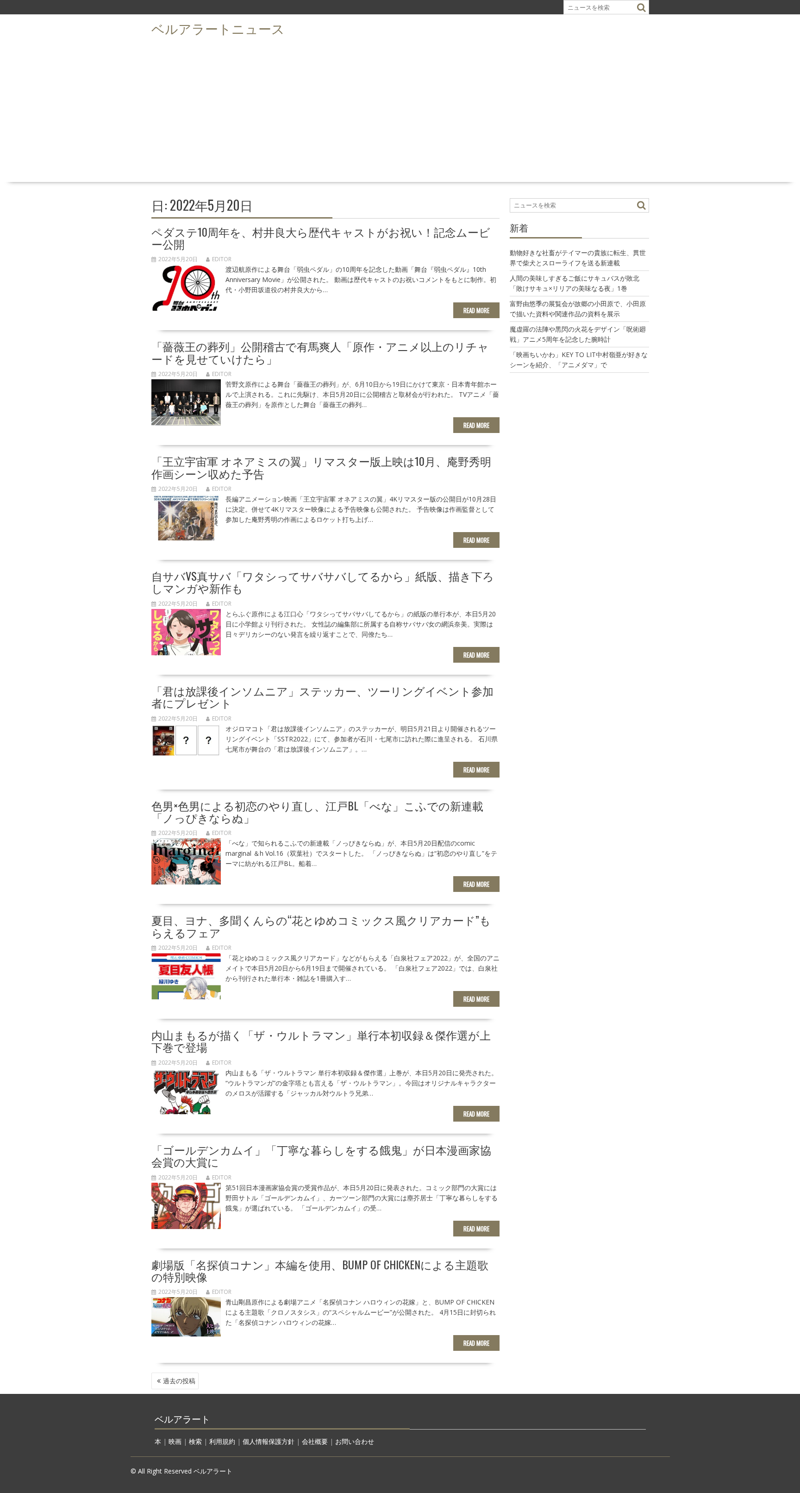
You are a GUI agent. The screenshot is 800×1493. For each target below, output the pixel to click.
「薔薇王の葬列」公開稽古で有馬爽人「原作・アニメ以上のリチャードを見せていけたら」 (320, 352)
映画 (175, 1441)
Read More (476, 310)
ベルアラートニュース (218, 28)
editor (221, 259)
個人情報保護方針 (268, 1441)
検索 (195, 1441)
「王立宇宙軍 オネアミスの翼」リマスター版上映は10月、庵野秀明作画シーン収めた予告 (321, 466)
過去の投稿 (179, 1380)
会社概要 (315, 1441)
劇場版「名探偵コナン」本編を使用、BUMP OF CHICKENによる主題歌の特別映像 (319, 1270)
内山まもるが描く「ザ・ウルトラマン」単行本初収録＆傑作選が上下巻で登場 (321, 1040)
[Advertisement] (400, 109)
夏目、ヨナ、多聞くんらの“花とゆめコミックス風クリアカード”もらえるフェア (321, 925)
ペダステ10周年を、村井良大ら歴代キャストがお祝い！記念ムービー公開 (320, 237)
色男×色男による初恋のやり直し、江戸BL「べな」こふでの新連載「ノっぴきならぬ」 (317, 811)
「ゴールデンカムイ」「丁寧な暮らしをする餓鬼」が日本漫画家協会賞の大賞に (321, 1155)
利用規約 (222, 1441)
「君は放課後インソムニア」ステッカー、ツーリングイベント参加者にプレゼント (322, 696)
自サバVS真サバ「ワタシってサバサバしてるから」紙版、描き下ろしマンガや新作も (322, 581)
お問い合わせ (354, 1441)
